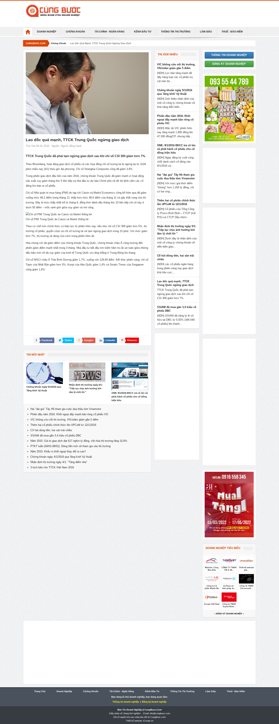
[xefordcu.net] (229, 108)
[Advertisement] (178, 14)
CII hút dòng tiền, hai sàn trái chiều (51, 430)
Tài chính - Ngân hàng (109, 31)
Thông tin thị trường (175, 31)
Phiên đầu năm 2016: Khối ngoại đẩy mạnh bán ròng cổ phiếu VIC (69, 414)
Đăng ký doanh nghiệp (229, 63)
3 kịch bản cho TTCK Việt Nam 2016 (52, 467)
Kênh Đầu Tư (142, 31)
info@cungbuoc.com (160, 713)
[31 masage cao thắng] (229, 504)
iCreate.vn (148, 721)
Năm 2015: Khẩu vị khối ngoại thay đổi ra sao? (58, 451)
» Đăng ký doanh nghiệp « (229, 613)
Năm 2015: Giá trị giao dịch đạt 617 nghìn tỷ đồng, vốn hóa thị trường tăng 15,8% (78, 440)
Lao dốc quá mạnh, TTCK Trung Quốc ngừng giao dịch (77, 140)
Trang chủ (40, 691)
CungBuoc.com (35, 43)
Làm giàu (206, 31)
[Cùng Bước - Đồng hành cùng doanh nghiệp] (62, 11)
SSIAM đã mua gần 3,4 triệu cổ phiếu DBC (55, 435)
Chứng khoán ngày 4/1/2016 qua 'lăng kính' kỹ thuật (61, 456)
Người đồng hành (71, 145)
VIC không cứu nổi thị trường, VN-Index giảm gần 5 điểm (64, 419)
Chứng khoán (75, 31)
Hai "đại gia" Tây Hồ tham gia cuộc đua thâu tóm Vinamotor (65, 409)
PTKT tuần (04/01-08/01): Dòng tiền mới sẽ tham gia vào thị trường (70, 446)
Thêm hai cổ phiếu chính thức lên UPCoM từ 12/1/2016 (63, 424)
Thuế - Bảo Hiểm (232, 31)
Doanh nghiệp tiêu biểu (223, 548)
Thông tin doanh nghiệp (229, 55)
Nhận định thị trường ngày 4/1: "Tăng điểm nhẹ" (58, 462)
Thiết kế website (134, 721)
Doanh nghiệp (46, 31)
